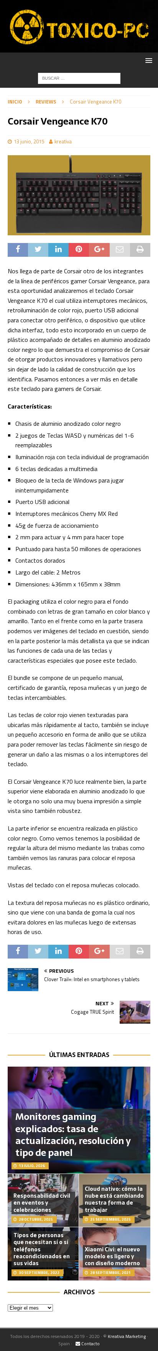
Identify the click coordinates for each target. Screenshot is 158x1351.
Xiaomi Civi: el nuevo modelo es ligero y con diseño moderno (112, 1256)
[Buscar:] (79, 78)
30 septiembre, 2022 (39, 1272)
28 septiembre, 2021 (110, 1272)
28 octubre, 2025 (36, 1219)
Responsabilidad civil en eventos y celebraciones (41, 1203)
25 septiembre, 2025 (110, 1219)
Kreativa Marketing (127, 1336)
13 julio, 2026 (32, 1166)
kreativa (63, 141)
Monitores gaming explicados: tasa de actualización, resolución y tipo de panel (73, 1134)
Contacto (90, 1343)
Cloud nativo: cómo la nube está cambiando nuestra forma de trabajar (114, 1199)
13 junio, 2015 (29, 141)
